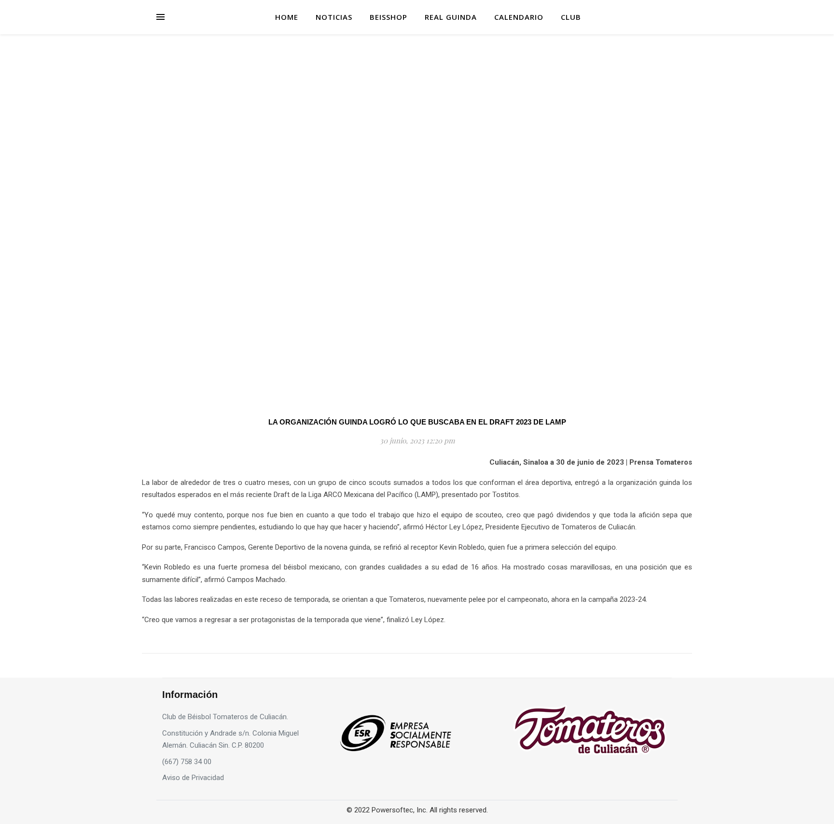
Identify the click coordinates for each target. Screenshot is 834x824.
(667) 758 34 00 (186, 761)
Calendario (518, 17)
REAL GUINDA (451, 17)
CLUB (571, 17)
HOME (286, 17)
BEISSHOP (388, 17)
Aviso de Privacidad (193, 777)
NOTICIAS (334, 17)
